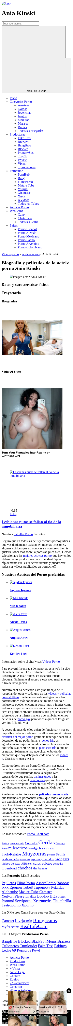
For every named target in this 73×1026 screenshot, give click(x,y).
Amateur (23, 105)
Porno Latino (26, 240)
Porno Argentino (28, 243)
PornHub (24, 174)
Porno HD (25, 860)
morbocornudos (10, 859)
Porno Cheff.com (38, 834)
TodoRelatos (11, 854)
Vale (15, 1022)
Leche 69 (9, 950)
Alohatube (10, 892)
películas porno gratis (53, 794)
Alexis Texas (18, 622)
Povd (36, 950)
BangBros (24, 145)
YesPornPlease (13, 896)
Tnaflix (30, 896)
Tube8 (28, 887)
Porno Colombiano (30, 247)
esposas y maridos (42, 859)
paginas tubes (42, 776)
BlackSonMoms (44, 941)
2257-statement (19, 983)
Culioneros (10, 946)
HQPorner (58, 896)
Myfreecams (10, 927)
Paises (14, 225)
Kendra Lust (18, 653)
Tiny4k (22, 156)
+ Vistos (15, 968)
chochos (25, 868)
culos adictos (42, 863)
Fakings (60, 946)
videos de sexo (11, 863)
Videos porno (10, 254)
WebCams (16, 211)
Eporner (16, 887)
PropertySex (26, 152)
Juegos (22, 116)
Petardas (57, 887)
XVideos (23, 200)
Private (22, 160)
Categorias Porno (21, 101)
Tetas (13, 514)
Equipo (14, 979)
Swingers (62, 859)
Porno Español (27, 229)
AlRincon (26, 863)
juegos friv (47, 740)
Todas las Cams (28, 222)
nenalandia (48, 848)
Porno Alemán (27, 232)
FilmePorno (25, 181)
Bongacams (45, 920)
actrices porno (31, 254)
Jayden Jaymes (20, 590)
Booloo (43, 896)
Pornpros (24, 950)
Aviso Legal (17, 972)
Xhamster (24, 192)
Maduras (23, 120)
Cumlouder (28, 946)
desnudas (58, 863)
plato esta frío (47, 747)
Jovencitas (24, 112)
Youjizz (23, 189)
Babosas (63, 883)
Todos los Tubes (28, 203)
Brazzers (23, 141)
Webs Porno (17, 965)
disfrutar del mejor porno (17, 737)
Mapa (13, 994)
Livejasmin (23, 921)
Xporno (27, 905)
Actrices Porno (19, 207)
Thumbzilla (62, 901)
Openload (9, 868)
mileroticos (18, 848)
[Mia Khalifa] (19, 598)
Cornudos (31, 843)
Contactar (16, 986)
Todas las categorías (30, 130)
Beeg (21, 178)
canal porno (37, 780)
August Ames (19, 637)
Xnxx (21, 196)
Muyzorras (34, 853)
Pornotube (16, 171)
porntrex (51, 854)
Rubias (22, 127)
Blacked (23, 149)
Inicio (13, 98)
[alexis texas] (18, 614)
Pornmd (8, 901)
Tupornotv (42, 887)
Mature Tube (26, 185)
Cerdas (46, 842)
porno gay (23, 719)
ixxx (5, 887)
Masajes (23, 123)
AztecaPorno (46, 883)
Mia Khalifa (18, 606)
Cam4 (22, 214)
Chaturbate (25, 218)
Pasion (5, 843)
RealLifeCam (33, 926)
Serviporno (23, 901)
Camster (45, 892)
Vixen (22, 163)
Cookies (15, 975)
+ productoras (26, 167)
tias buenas (40, 868)
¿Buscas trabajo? (20, 990)
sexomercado (17, 843)
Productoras (17, 134)
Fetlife (60, 854)
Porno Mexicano (28, 236)
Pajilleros (9, 883)
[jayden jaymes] (21, 582)
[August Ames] (20, 630)
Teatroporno (11, 905)
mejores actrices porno (37, 555)
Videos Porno (51, 661)
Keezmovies (42, 901)
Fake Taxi (24, 138)
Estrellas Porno (23, 534)
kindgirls (34, 848)
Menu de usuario (36, 90)
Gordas (22, 109)
